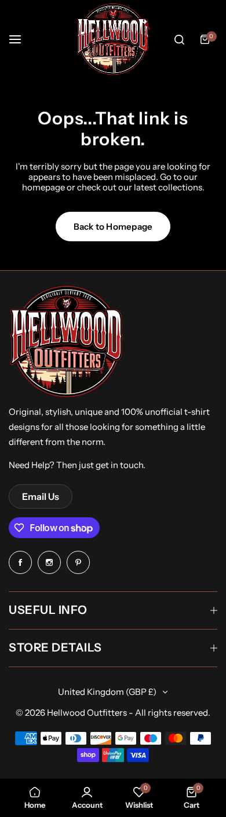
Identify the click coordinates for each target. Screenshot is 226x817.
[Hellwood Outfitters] (113, 39)
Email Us (40, 496)
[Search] (179, 39)
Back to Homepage (113, 226)
